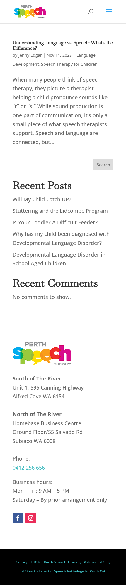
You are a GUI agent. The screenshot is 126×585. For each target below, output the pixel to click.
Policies (90, 562)
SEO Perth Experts (36, 571)
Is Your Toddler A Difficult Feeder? (55, 222)
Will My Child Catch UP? (42, 199)
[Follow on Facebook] (18, 518)
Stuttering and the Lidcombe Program (60, 210)
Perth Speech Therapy (62, 562)
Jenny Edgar (30, 55)
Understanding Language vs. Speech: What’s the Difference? (63, 45)
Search (103, 164)
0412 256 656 (29, 467)
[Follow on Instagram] (30, 518)
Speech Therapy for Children (69, 64)
